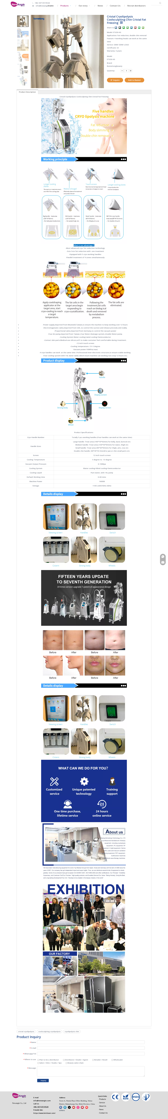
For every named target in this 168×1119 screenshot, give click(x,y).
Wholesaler (118, 1060)
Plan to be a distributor (49, 1060)
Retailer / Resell (100, 1060)
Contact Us (103, 1113)
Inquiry (43, 1080)
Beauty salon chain (75, 1063)
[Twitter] (69, 1107)
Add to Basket (134, 80)
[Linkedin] (65, 1107)
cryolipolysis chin (72, 1031)
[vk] (86, 1107)
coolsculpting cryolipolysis (49, 1031)
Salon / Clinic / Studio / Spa (50, 1063)
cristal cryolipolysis (26, 1031)
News (101, 1109)
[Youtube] (73, 1107)
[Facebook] (60, 1107)
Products (102, 1099)
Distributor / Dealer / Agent (76, 1060)
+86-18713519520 (42, 3)
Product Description (27, 92)
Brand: (109, 63)
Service (102, 1103)
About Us (102, 1106)
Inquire (116, 80)
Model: (109, 56)
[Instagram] (78, 1107)
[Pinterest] (82, 1107)
